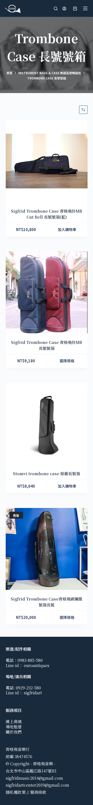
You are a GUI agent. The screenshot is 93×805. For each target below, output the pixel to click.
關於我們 (14, 732)
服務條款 (38, 792)
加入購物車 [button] (67, 229)
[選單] (85, 8)
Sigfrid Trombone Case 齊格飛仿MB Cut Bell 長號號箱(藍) (46, 214)
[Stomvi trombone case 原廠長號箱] (47, 424)
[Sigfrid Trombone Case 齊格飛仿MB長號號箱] (47, 292)
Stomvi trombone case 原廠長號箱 (46, 473)
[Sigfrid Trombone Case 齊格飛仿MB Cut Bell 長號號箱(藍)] (47, 161)
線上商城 (14, 721)
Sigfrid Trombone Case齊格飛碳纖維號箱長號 (46, 602)
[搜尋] (56, 8)
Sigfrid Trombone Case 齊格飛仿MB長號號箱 (46, 345)
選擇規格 (67, 360)
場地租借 (14, 727)
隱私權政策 (16, 792)
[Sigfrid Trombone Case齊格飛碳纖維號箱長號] (47, 549)
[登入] (64, 8)
